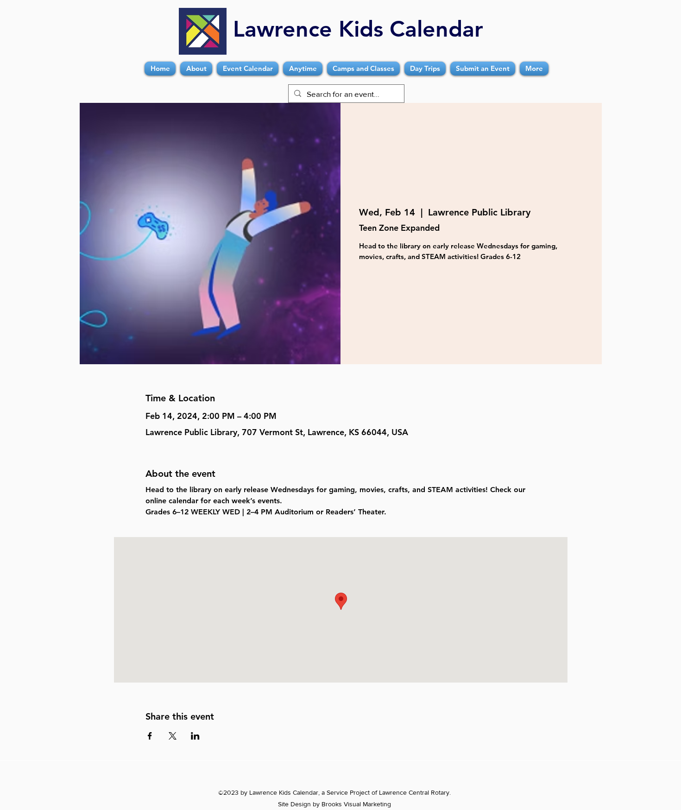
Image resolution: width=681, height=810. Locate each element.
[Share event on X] (172, 736)
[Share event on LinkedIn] (195, 736)
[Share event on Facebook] (149, 736)
